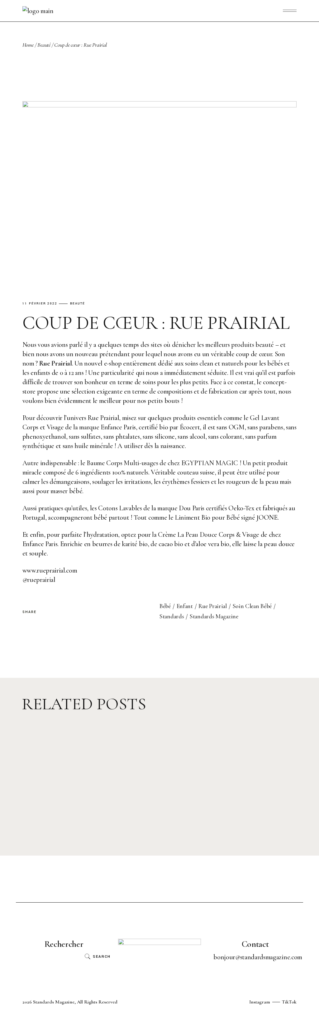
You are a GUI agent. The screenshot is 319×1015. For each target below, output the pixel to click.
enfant (185, 606)
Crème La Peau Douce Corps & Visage (208, 535)
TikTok (289, 1002)
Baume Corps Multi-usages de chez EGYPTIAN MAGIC (162, 463)
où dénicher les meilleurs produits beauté (219, 345)
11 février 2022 (40, 303)
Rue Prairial (212, 606)
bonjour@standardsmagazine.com (257, 957)
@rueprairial (38, 580)
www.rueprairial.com (49, 570)
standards (172, 616)
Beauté (43, 44)
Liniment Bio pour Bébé (207, 517)
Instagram (259, 1002)
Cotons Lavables (120, 508)
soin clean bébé (252, 606)
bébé (165, 606)
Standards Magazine (214, 616)
